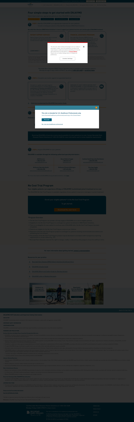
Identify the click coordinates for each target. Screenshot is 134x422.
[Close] (96, 108)
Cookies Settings (68, 58)
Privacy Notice (73, 51)
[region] (67, 52)
